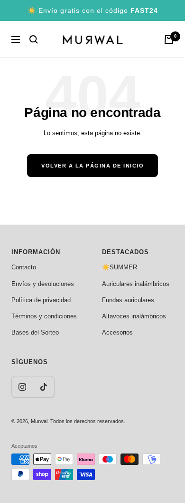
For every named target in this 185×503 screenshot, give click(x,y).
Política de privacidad (41, 300)
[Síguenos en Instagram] (22, 386)
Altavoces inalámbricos (134, 316)
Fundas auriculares (128, 300)
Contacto (23, 267)
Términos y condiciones (44, 316)
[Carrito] (169, 39)
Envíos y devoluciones (42, 283)
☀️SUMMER (119, 267)
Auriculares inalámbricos (135, 283)
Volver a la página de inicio (92, 165)
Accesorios (117, 332)
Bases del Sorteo (35, 332)
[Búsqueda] (33, 39)
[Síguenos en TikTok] (43, 386)
